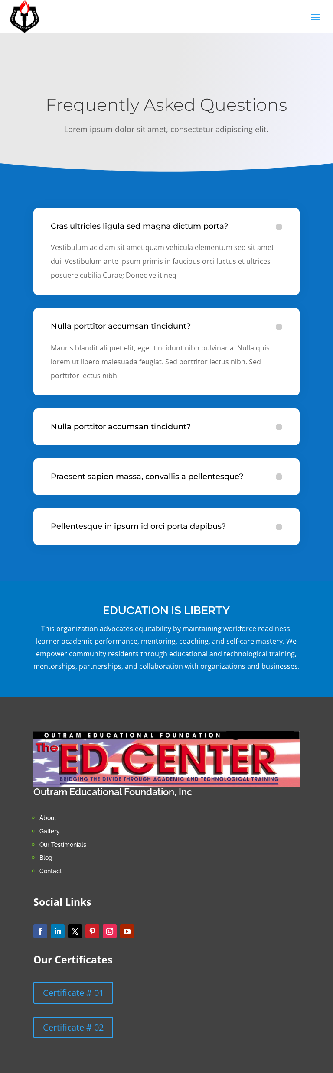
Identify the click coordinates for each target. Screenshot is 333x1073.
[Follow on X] (75, 931)
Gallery (49, 831)
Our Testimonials (62, 844)
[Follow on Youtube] (127, 931)
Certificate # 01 (73, 992)
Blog (45, 857)
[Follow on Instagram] (110, 931)
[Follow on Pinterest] (92, 931)
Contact (50, 871)
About (48, 817)
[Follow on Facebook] (40, 931)
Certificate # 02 (73, 1027)
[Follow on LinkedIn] (58, 931)
